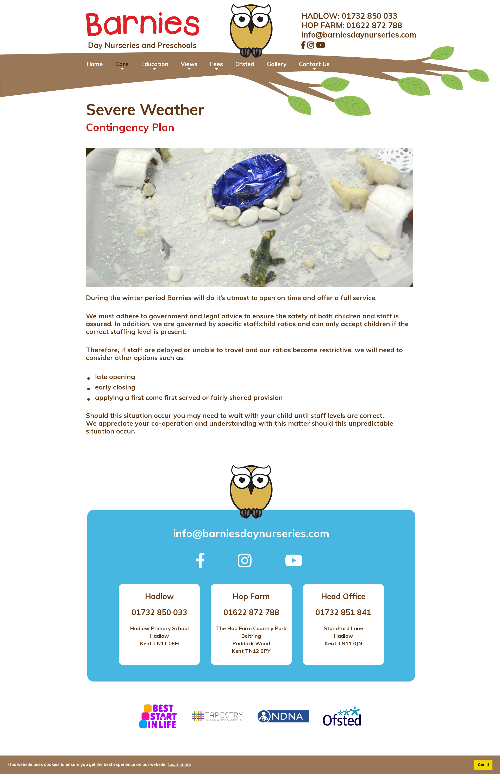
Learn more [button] (179, 764)
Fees (216, 64)
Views (189, 64)
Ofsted (244, 64)
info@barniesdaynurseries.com (358, 35)
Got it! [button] (483, 765)
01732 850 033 (369, 16)
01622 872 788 (374, 25)
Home (94, 64)
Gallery (276, 64)
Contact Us (314, 64)
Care (122, 64)
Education (154, 64)
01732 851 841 (343, 612)
